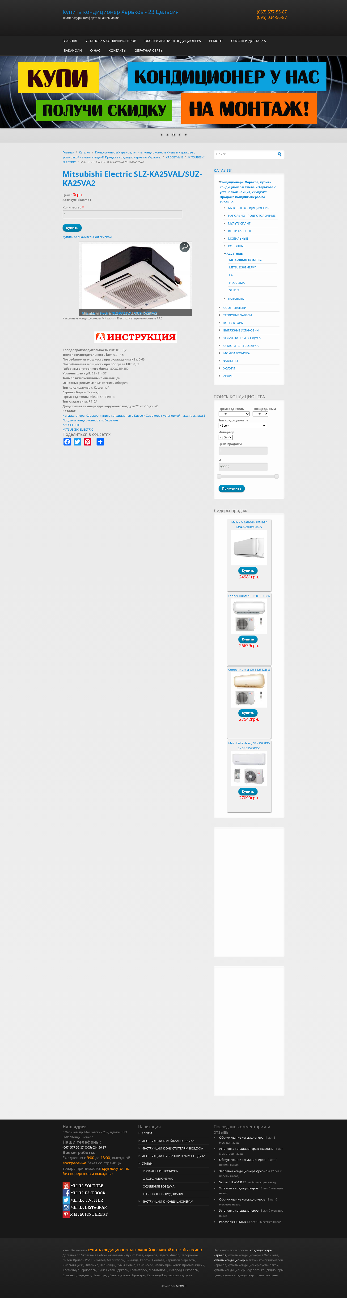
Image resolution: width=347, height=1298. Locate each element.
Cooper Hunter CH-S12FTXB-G (249, 669)
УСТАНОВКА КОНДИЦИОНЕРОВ (110, 40)
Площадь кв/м (264, 409)
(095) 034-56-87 (272, 17)
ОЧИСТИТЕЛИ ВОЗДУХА (240, 346)
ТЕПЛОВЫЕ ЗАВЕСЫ (237, 315)
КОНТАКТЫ (117, 50)
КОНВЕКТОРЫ (233, 323)
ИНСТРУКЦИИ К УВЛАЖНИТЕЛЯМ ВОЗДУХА (173, 1156)
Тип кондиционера (233, 420)
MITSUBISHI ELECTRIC (78, 429)
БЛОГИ (147, 1133)
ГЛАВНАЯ (70, 40)
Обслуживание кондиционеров (242, 1160)
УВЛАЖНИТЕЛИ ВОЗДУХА (242, 338)
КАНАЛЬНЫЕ (237, 299)
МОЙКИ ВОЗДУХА (236, 353)
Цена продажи (230, 444)
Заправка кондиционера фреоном (244, 1171)
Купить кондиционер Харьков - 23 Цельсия (121, 12)
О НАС (95, 50)
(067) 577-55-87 (272, 12)
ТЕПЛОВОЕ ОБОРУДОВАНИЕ (163, 1194)
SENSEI (234, 290)
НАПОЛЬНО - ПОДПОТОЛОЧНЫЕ (251, 215)
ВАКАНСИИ (73, 50)
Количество (73, 207)
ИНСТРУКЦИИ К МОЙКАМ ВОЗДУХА (168, 1141)
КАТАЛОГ (223, 170)
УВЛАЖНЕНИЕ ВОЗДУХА (160, 1171)
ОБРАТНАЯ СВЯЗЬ (149, 50)
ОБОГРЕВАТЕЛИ (234, 307)
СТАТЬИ (147, 1163)
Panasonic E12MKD (232, 1222)
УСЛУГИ (229, 368)
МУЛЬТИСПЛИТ (239, 223)
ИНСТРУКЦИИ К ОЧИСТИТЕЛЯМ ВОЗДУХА (172, 1148)
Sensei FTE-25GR (230, 1182)
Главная (68, 152)
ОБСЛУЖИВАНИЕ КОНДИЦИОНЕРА (172, 40)
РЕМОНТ (216, 40)
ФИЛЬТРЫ (230, 361)
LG (231, 275)
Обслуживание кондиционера (241, 1137)
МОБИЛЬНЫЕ (238, 238)
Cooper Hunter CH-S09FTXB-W (249, 596)
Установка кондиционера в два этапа (246, 1148)
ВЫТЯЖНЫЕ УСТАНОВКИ (241, 330)
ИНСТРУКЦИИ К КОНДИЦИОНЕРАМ (167, 1201)
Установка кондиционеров (238, 1188)
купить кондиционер (229, 1260)
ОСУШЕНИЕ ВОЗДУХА (158, 1186)
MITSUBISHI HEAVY (242, 267)
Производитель (231, 409)
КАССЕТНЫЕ (174, 157)
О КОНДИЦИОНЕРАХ (158, 1178)
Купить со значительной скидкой (87, 237)
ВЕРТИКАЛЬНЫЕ (240, 231)
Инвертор (226, 432)
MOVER (181, 1286)
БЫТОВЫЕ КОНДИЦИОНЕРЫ (248, 208)
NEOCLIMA (237, 282)
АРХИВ (228, 376)
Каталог (84, 152)
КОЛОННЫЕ (236, 246)
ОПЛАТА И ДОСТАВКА (248, 40)
